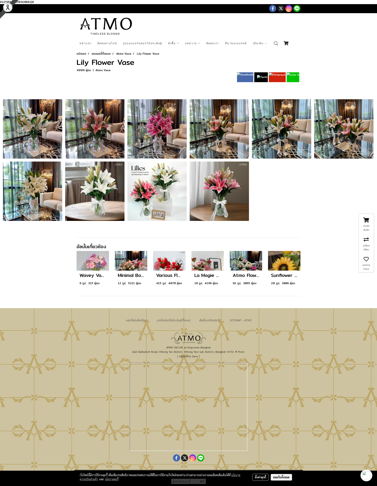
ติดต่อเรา (212, 43)
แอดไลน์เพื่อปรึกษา (137, 320)
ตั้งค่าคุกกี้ (260, 477)
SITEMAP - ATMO (240, 320)
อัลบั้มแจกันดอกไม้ (210, 320)
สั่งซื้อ (172, 43)
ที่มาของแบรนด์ (236, 43)
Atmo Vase (103, 70)
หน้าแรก (85, 43)
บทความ (191, 43)
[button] (276, 43)
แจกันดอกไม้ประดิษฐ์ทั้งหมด (173, 320)
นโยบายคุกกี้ (112, 479)
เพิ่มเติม (258, 43)
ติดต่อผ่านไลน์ (107, 43)
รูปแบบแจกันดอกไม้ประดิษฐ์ (142, 43)
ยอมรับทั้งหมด (281, 477)
